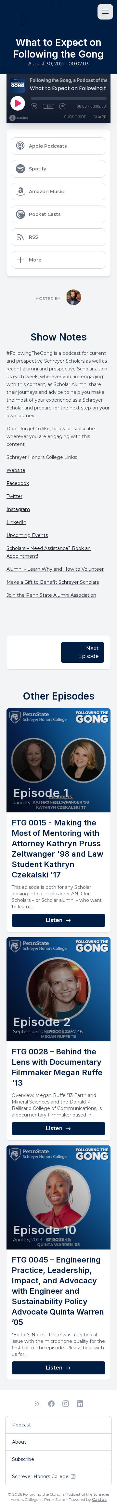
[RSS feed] (37, 1404)
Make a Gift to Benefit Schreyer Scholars (52, 582)
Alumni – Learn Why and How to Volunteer (55, 569)
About (19, 1442)
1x (48, 106)
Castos (99, 1499)
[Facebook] (51, 1404)
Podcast (21, 1425)
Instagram (18, 509)
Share (100, 117)
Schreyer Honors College (40, 1476)
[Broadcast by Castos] (18, 118)
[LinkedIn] (80, 1404)
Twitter (14, 496)
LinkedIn (16, 522)
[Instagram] (66, 1404)
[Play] (17, 103)
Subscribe (75, 117)
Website (15, 470)
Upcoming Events (27, 535)
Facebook (17, 483)
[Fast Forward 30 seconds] (62, 106)
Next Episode (88, 652)
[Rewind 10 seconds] (34, 106)
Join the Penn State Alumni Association (51, 595)
